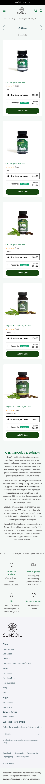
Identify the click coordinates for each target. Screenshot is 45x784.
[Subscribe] (39, 734)
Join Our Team (9, 683)
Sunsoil (11, 763)
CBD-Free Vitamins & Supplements (17, 663)
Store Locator (8, 717)
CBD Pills (6, 658)
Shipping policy (8, 757)
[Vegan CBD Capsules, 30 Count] (22, 303)
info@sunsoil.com (11, 584)
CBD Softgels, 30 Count (16, 82)
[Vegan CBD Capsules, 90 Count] (22, 384)
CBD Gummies (9, 649)
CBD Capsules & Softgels (27, 19)
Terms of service (32, 753)
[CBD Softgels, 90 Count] (22, 222)
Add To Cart (23, 110)
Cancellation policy (22, 757)
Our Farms (7, 674)
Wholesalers (8, 703)
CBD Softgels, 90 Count (16, 244)
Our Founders (8, 678)
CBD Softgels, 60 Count (16, 163)
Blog (5, 688)
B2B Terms (7, 707)
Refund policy (7, 753)
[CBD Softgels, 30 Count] (22, 60)
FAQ (4, 692)
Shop (13, 19)
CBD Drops (7, 654)
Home (5, 19)
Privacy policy (19, 753)
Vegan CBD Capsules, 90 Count (19, 407)
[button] (4, 10)
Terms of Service (10, 712)
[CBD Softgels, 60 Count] (22, 141)
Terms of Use (27, 740)
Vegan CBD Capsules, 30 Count (19, 325)
